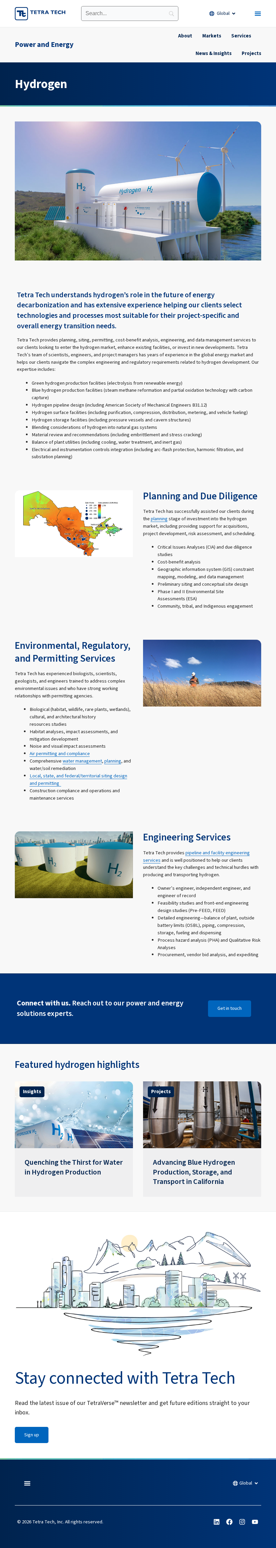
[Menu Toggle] (257, 13)
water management (82, 761)
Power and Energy (44, 44)
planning (159, 518)
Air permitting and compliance (60, 753)
